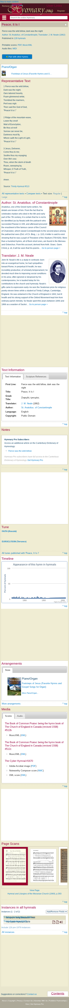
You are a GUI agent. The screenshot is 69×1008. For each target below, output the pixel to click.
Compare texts (33, 193)
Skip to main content (9, 2)
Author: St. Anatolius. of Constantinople (19, 35)
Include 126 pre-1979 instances (16, 927)
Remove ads (8, 6)
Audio (20, 716)
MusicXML (27, 45)
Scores (8, 716)
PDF (20, 45)
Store (7, 670)
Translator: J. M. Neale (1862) (51, 35)
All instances (8, 932)
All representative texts (13, 193)
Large (4, 197)
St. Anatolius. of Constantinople (36, 407)
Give (27, 1004)
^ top (64, 197)
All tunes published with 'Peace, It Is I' (20, 553)
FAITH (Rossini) (9, 531)
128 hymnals (20, 38)
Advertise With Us (40, 1001)
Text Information (13, 376)
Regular (56, 193)
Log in (50, 11)
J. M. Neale (26, 403)
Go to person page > (51, 248)
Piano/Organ (9, 67)
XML (23, 735)
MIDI (15, 48)
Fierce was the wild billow (20, 451)
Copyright (11, 1001)
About (4, 1001)
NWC (40, 770)
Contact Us (28, 1001)
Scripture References (36, 376)
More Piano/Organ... (30, 693)
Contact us (32, 994)
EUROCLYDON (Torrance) (14, 541)
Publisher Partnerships (57, 1001)
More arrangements (11, 703)
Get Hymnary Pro (35, 460)
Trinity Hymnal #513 (20, 186)
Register (61, 11)
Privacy (19, 1001)
